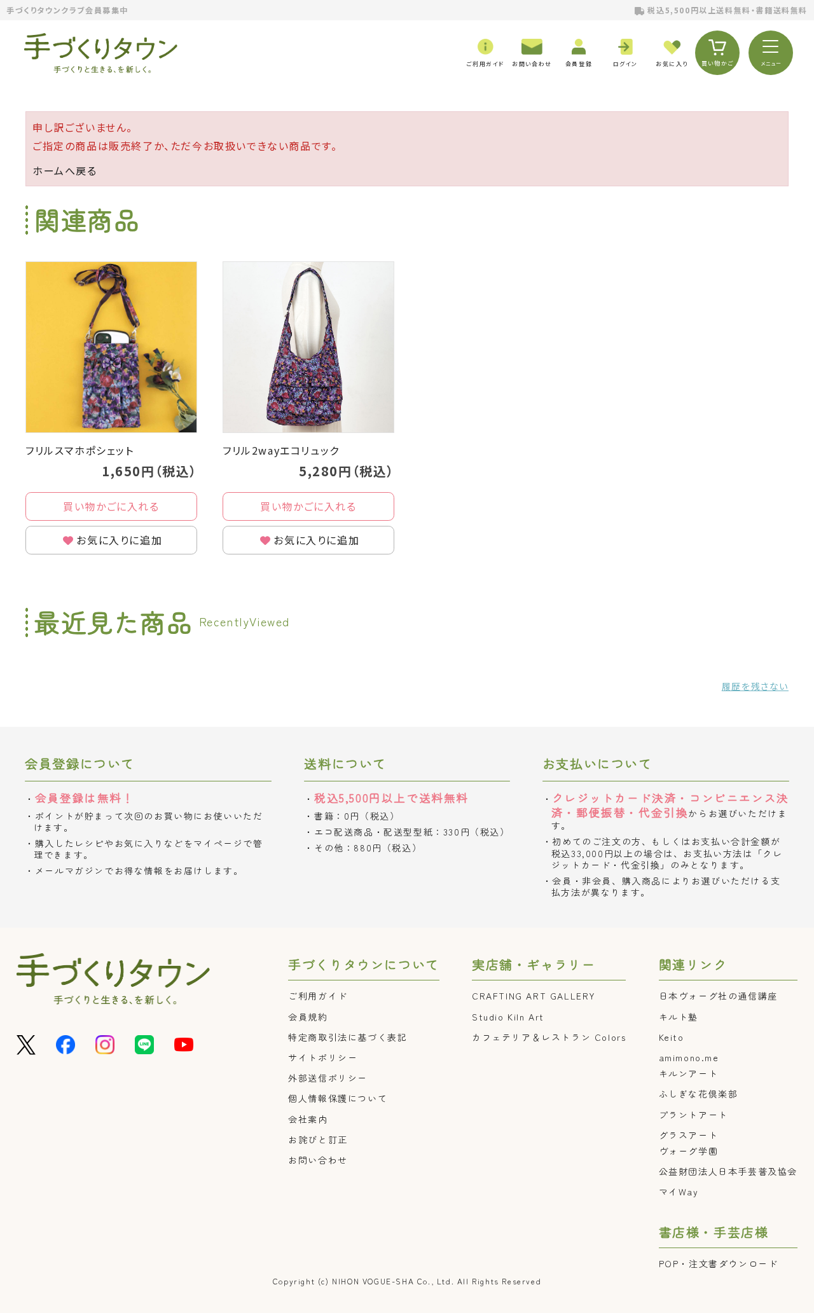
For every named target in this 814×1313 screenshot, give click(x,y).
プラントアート (693, 1114)
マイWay (679, 1191)
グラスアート (689, 1135)
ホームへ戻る (64, 170)
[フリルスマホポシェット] (111, 347)
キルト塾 (678, 1016)
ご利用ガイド (318, 995)
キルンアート (689, 1073)
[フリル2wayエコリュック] (308, 347)
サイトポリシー (322, 1057)
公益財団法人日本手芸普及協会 (728, 1171)
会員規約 (308, 1016)
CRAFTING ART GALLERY (534, 995)
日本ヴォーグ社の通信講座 (718, 995)
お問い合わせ (318, 1159)
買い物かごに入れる (111, 506)
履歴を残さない (755, 686)
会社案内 (308, 1119)
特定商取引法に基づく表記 (347, 1037)
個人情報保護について (337, 1098)
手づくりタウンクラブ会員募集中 (67, 9)
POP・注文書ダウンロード (718, 1263)
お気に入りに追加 (119, 539)
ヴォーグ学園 (689, 1151)
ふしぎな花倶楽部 (698, 1093)
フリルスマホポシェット (79, 450)
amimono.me (689, 1057)
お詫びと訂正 (318, 1139)
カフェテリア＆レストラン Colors (549, 1037)
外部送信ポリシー (328, 1077)
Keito (671, 1037)
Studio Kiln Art (508, 1016)
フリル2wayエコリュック (281, 450)
